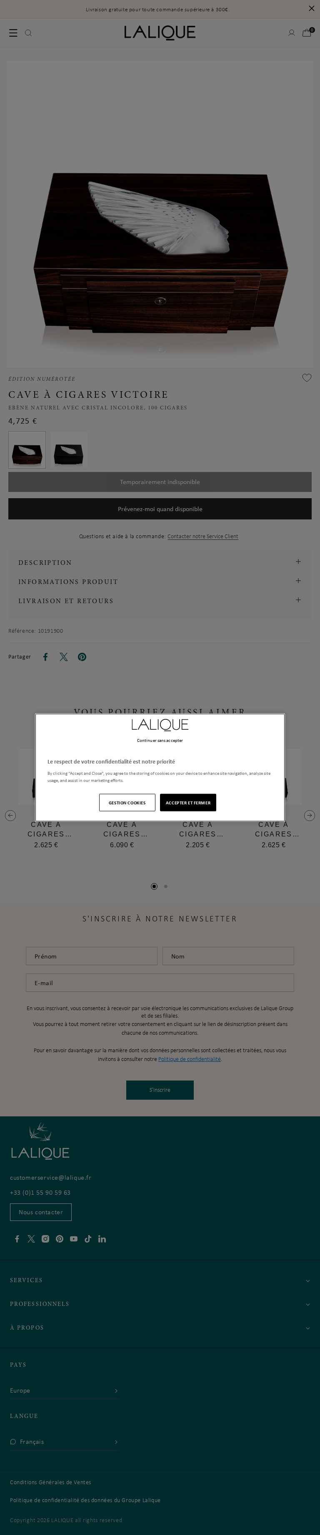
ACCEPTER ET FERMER (188, 802)
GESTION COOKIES (127, 802)
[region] (160, 767)
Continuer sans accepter (160, 740)
